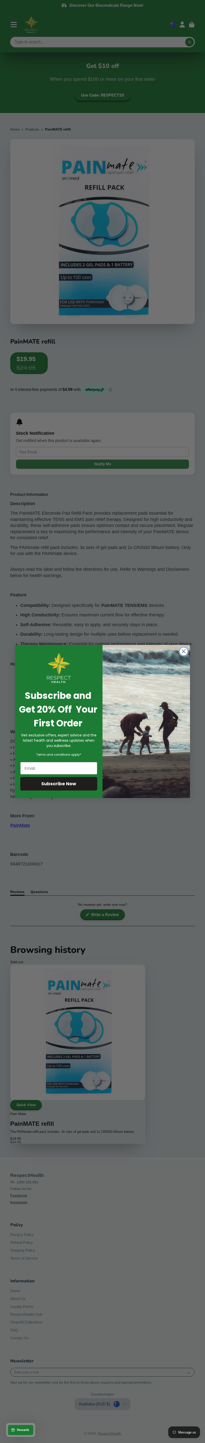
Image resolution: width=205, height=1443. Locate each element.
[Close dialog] (183, 651)
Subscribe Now (58, 784)
